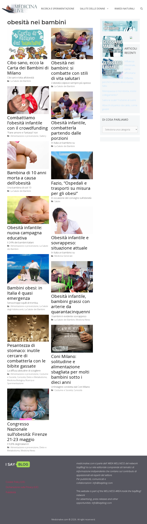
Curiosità (21, 377)
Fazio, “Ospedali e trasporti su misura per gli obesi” (70, 188)
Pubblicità (11, 492)
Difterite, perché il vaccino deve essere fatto (118, 81)
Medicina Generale (63, 256)
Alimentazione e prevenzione (24, 136)
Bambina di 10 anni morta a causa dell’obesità (26, 178)
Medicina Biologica (16, 380)
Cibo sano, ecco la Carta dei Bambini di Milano (28, 68)
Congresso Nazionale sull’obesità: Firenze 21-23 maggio (27, 431)
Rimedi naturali (125, 8)
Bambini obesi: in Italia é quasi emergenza (24, 293)
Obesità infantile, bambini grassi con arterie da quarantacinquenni (70, 304)
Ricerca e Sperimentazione (57, 8)
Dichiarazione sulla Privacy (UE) (22, 487)
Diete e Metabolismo (37, 377)
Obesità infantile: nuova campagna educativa (24, 233)
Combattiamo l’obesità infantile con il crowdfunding (27, 123)
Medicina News (83, 319)
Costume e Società (63, 390)
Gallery (42, 136)
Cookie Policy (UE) (15, 481)
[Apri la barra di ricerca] (142, 8)
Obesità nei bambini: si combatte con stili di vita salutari (69, 70)
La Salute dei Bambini (20, 81)
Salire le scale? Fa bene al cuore (119, 100)
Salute (57, 201)
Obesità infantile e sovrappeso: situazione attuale (70, 243)
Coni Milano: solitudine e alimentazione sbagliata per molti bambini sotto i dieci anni (70, 369)
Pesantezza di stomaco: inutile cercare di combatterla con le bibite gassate (26, 355)
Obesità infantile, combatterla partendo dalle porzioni (68, 130)
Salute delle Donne (92, 8)
